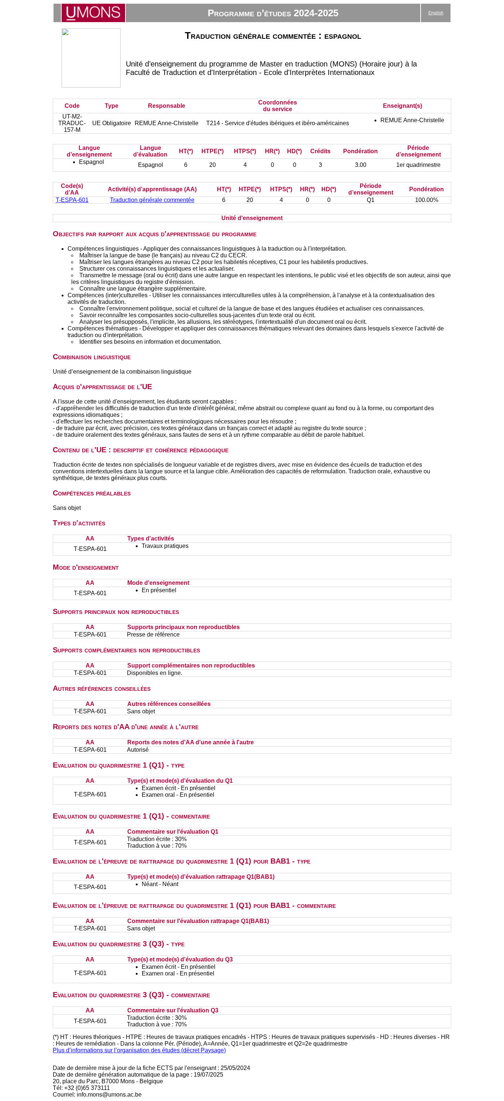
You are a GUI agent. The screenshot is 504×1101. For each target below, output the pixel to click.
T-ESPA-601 (72, 200)
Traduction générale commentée (152, 200)
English (435, 13)
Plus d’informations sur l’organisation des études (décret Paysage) (139, 1050)
